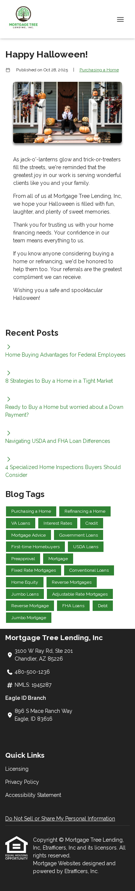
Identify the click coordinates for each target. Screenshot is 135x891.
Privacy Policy (22, 782)
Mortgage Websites (57, 863)
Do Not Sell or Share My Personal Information (60, 819)
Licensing (16, 769)
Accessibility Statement (33, 795)
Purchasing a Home (99, 69)
